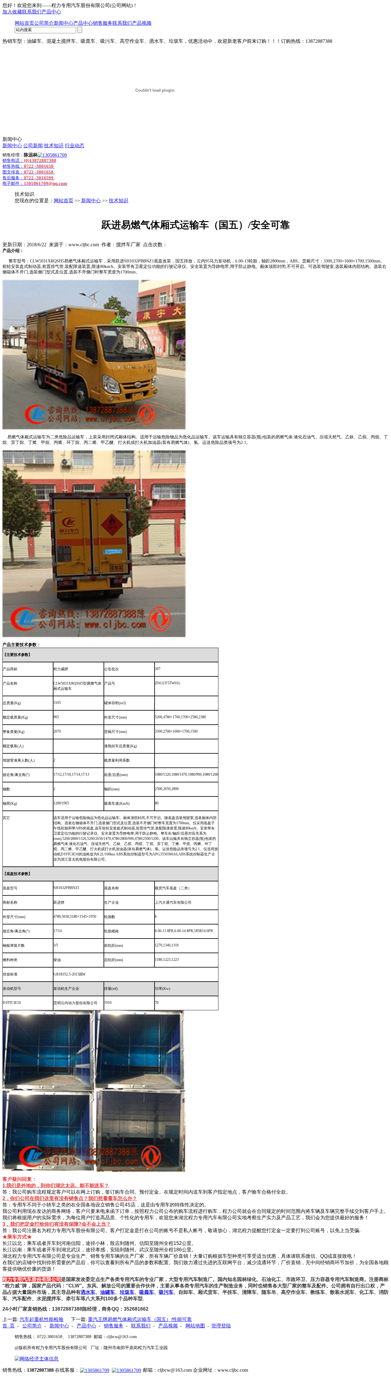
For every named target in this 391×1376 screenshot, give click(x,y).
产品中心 (51, 11)
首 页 (8, 1325)
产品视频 (142, 23)
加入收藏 (12, 11)
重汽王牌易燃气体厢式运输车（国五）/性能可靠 (140, 1319)
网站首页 (24, 23)
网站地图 (195, 1325)
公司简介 (44, 23)
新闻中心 (63, 23)
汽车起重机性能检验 (42, 1319)
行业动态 (74, 145)
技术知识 (54, 145)
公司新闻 (33, 145)
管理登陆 (221, 1325)
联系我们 (32, 11)
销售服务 (102, 23)
